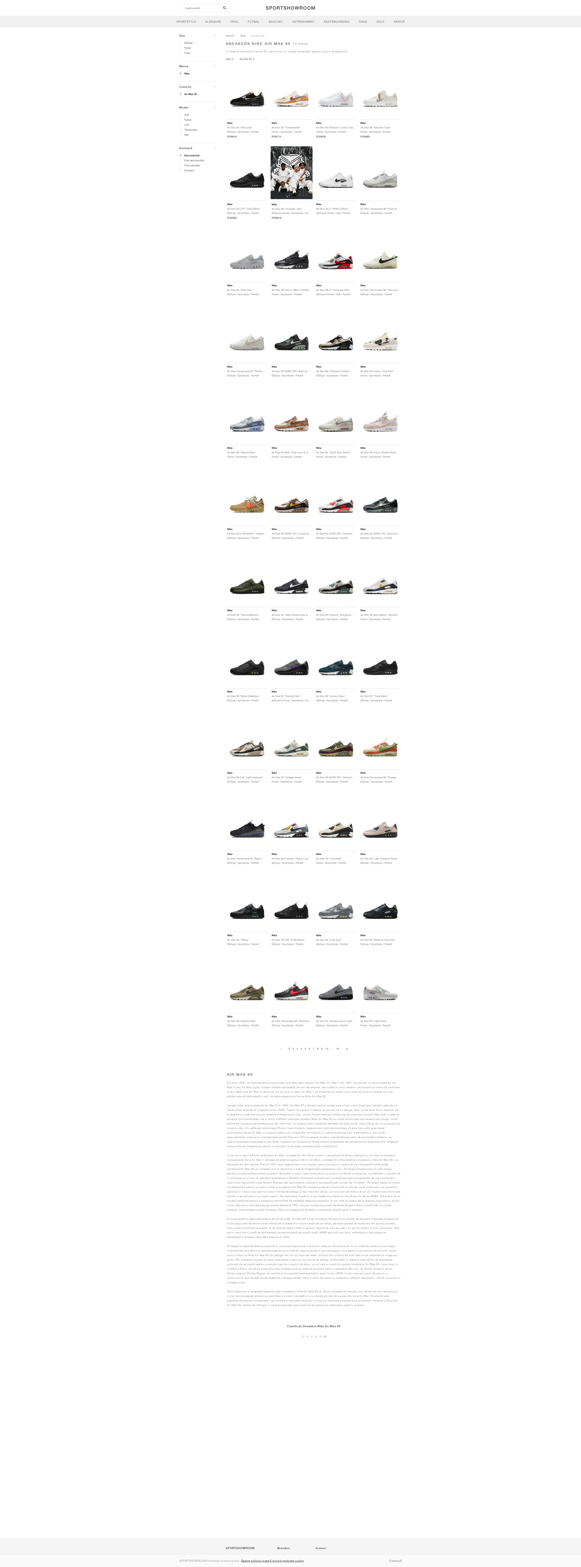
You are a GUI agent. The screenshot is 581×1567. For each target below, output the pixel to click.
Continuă (395, 1560)
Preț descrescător (194, 160)
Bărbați (188, 42)
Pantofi (230, 35)
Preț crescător (192, 165)
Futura (187, 119)
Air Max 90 (190, 94)
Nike (187, 73)
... (332, 1048)
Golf (186, 134)
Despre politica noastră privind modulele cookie (272, 1560)
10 (326, 1048)
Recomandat (191, 155)
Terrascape (190, 129)
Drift (186, 114)
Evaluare (189, 170)
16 (337, 1048)
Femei (187, 47)
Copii (187, 52)
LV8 (186, 124)
